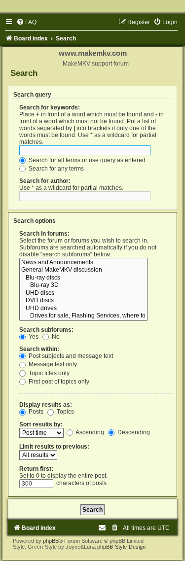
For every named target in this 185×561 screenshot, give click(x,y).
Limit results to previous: (54, 446)
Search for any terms (55, 168)
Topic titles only (48, 373)
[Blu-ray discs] (83, 278)
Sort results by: (41, 424)
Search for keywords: (49, 107)
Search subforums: (46, 329)
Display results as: (45, 404)
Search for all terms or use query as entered (86, 160)
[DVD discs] (83, 301)
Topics (64, 411)
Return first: (36, 468)
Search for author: (45, 180)
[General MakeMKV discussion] (83, 270)
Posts (35, 411)
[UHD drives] (83, 309)
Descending (133, 432)
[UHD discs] (83, 293)
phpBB (51, 541)
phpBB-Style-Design (121, 547)
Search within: (39, 349)
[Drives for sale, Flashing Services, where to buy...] (83, 316)
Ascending (89, 432)
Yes (32, 336)
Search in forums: (44, 233)
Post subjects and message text (70, 355)
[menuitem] (26, 22)
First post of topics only (58, 381)
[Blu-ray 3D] (83, 285)
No (55, 336)
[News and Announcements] (83, 263)
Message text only (52, 364)
